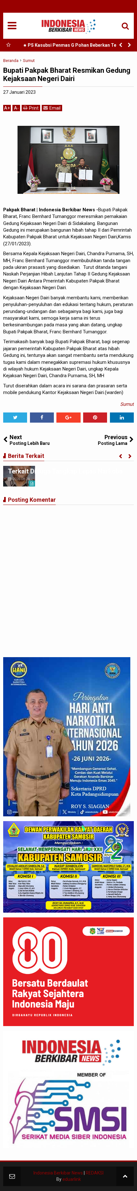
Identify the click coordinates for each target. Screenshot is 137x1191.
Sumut (127, 404)
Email (55, 108)
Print (34, 108)
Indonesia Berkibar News (58, 1172)
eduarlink (71, 1179)
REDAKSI (95, 1172)
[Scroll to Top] (125, 1176)
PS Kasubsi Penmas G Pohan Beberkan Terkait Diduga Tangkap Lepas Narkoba (77, 46)
